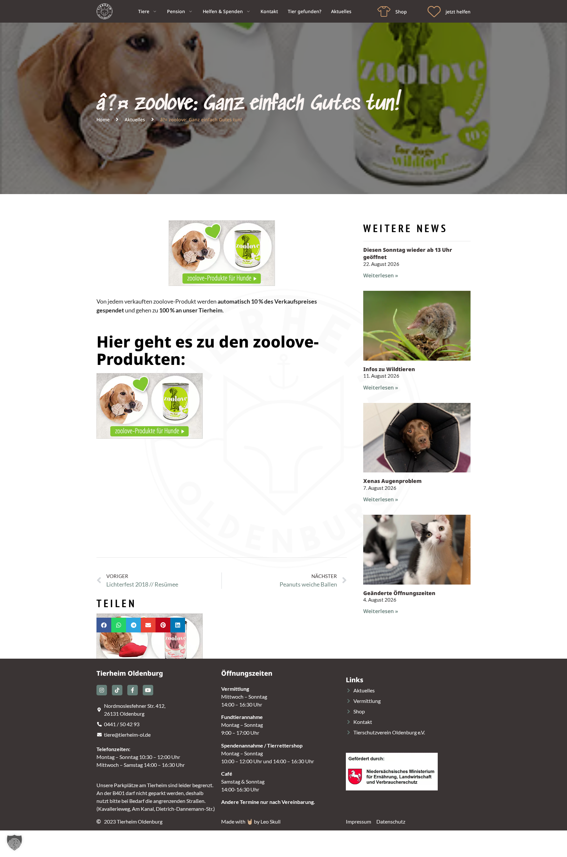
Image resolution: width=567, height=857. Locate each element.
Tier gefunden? (304, 11)
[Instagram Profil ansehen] (101, 690)
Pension (176, 11)
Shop (401, 12)
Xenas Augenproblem (392, 481)
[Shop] (383, 11)
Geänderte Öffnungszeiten (399, 593)
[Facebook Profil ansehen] (132, 690)
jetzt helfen (458, 12)
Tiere (143, 11)
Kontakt (269, 11)
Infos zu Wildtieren (389, 369)
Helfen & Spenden (223, 11)
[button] (103, 625)
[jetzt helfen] (434, 11)
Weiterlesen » (380, 275)
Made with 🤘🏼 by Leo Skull (251, 821)
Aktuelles (341, 11)
